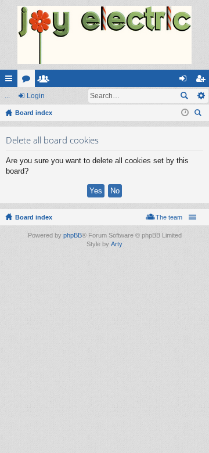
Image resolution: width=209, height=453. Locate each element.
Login (36, 96)
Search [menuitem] (199, 114)
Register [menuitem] (202, 80)
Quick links (11, 80)
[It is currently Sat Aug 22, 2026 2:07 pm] (185, 112)
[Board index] (104, 35)
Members (45, 80)
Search (184, 96)
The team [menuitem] (169, 217)
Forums (28, 80)
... (7, 96)
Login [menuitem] (185, 80)
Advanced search (200, 96)
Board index (33, 217)
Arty (116, 243)
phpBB (72, 235)
